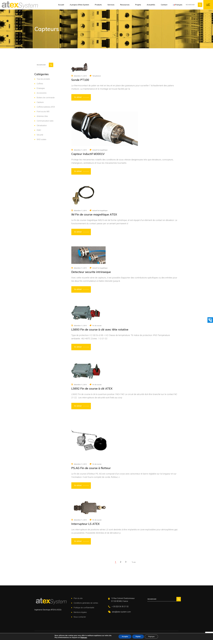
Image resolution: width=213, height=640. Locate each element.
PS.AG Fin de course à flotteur (91, 468)
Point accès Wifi (43, 112)
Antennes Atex (42, 116)
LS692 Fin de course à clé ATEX (91, 388)
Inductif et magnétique (99, 150)
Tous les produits (43, 79)
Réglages (83, 638)
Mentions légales (80, 612)
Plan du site (78, 598)
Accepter (125, 636)
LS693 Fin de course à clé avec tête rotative (99, 329)
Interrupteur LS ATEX (85, 524)
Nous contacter (80, 617)
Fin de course (96, 325)
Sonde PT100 (80, 79)
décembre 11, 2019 (80, 76)
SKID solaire (41, 139)
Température (96, 76)
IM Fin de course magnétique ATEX (94, 214)
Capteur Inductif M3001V (88, 154)
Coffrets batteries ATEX (46, 107)
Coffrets (40, 84)
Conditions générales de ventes (86, 603)
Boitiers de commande (46, 98)
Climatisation (42, 125)
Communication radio (45, 121)
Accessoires (41, 93)
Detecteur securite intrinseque (91, 272)
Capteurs (40, 102)
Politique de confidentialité (84, 608)
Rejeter (138, 636)
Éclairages (41, 88)
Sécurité (40, 135)
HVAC (39, 130)
